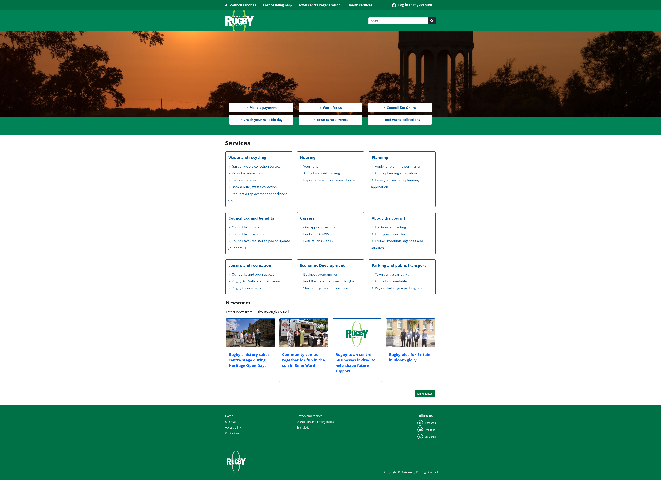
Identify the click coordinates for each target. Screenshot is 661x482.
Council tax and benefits (251, 218)
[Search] (431, 21)
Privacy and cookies (309, 416)
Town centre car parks (392, 274)
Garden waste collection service (256, 166)
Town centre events (332, 119)
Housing (307, 157)
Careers (307, 218)
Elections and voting (390, 227)
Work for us (332, 107)
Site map (231, 422)
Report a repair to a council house (329, 180)
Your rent (310, 166)
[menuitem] (242, 5)
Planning (380, 157)
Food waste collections (401, 119)
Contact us (232, 433)
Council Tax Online (402, 107)
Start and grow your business (325, 288)
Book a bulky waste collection (254, 187)
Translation (304, 427)
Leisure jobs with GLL (319, 241)
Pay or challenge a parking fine (398, 288)
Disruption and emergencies (315, 422)
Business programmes (320, 274)
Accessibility (233, 427)
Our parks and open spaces (253, 274)
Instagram (430, 436)
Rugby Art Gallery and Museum (256, 281)
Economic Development (322, 265)
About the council (388, 218)
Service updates (244, 180)
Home (229, 416)
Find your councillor (390, 234)
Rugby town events (246, 288)
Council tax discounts (248, 234)
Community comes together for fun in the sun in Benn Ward (303, 360)
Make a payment (263, 107)
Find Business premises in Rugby (328, 281)
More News (424, 394)
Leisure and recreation (249, 265)
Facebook (430, 422)
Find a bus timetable (391, 281)
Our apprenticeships (319, 227)
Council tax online (245, 227)
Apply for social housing (321, 173)
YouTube (430, 429)
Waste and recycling (247, 157)
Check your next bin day (263, 119)
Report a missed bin (247, 173)
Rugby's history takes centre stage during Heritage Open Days (249, 360)
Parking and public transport (399, 265)
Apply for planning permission (398, 166)
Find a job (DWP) (316, 234)
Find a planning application (396, 173)
